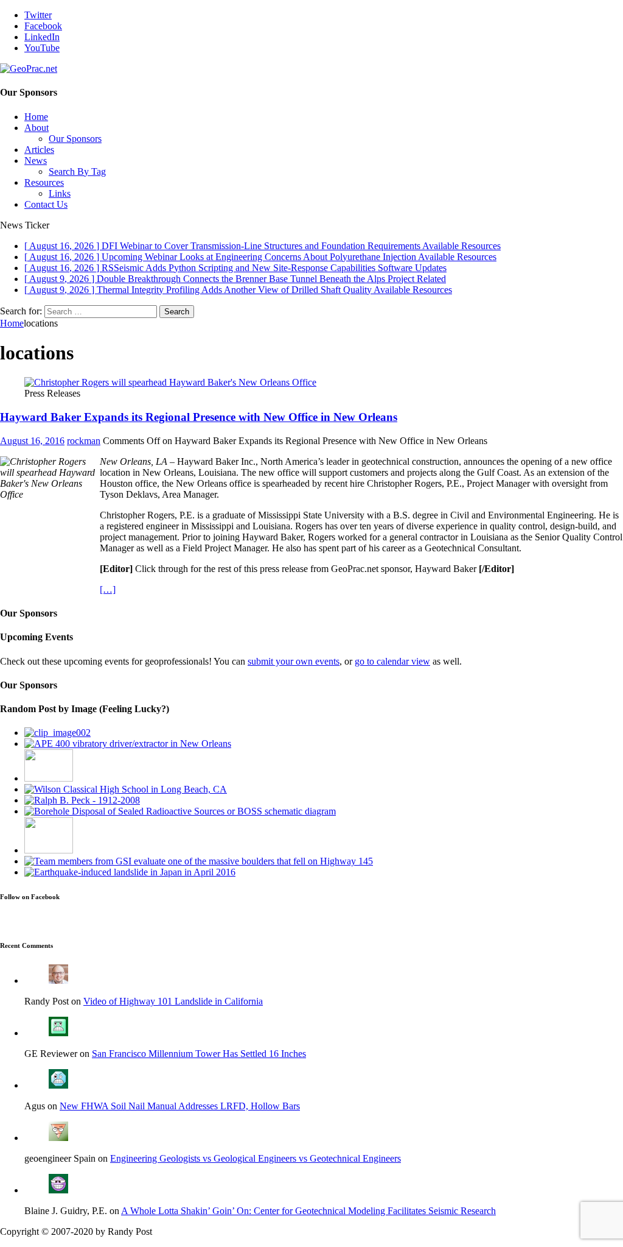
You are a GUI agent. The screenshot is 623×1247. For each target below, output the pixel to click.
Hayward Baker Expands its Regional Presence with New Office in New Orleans (198, 417)
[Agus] (58, 1085)
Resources (44, 182)
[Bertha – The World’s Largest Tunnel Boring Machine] (57, 732)
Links (60, 193)
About (36, 127)
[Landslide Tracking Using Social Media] (129, 872)
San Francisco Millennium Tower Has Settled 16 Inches (199, 1053)
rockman (83, 441)
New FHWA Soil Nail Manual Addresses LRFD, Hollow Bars (180, 1106)
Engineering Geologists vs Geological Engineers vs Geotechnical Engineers (255, 1158)
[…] (108, 589)
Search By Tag (77, 171)
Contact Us (46, 204)
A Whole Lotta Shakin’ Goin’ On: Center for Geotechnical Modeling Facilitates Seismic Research (308, 1211)
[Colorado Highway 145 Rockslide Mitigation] (198, 861)
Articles (39, 149)
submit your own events (293, 661)
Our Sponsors (75, 138)
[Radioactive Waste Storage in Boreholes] (180, 811)
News (35, 160)
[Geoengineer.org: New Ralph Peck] (82, 800)
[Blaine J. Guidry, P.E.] (58, 1190)
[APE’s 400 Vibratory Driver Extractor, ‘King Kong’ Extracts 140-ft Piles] (127, 743)
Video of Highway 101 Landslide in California (173, 1001)
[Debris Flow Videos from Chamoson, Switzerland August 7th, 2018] (48, 850)
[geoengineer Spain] (58, 1137)
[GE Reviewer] (58, 1033)
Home (36, 116)
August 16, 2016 (32, 441)
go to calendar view (392, 661)
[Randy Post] (58, 980)
